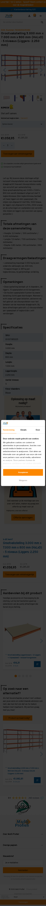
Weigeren (23, 480)
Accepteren (23, 472)
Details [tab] (23, 430)
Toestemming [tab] (8, 430)
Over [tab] (38, 430)
